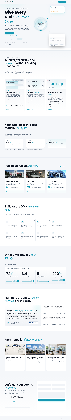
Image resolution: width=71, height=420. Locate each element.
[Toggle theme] (52, 2)
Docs (40, 1)
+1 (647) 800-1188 (14, 405)
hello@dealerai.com (14, 408)
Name (39, 383)
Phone (53, 387)
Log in (56, 1)
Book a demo (62, 1)
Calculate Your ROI (18, 32)
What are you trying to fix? (43, 391)
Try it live (8, 109)
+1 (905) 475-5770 (14, 401)
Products (25, 1)
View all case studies (62, 166)
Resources (31, 1)
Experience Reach (30, 109)
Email (39, 387)
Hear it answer (50, 109)
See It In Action (9, 32)
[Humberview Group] (33, 323)
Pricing (36, 1)
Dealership (54, 383)
